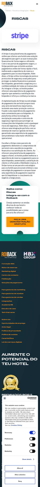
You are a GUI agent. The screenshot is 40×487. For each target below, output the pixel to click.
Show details (26, 459)
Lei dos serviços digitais (12, 342)
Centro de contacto (10, 275)
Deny (20, 481)
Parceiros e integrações (21, 10)
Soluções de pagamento (12, 282)
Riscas (32, 10)
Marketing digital (9, 271)
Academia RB (7, 305)
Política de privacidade (11, 331)
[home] (7, 4)
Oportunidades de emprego (13, 323)
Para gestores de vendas (12, 297)
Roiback (8, 10)
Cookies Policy (16, 425)
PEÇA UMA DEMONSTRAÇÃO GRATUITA (20, 222)
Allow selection (20, 475)
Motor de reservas (9, 267)
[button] (36, 4)
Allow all (20, 468)
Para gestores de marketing (13, 289)
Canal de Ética (8, 338)
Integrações (7, 301)
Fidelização (6, 279)
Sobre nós (6, 319)
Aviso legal (6, 327)
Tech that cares (8, 312)
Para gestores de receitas (12, 293)
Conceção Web (8, 264)
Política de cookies (10, 334)
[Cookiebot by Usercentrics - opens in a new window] (27, 398)
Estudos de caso (9, 308)
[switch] (32, 438)
